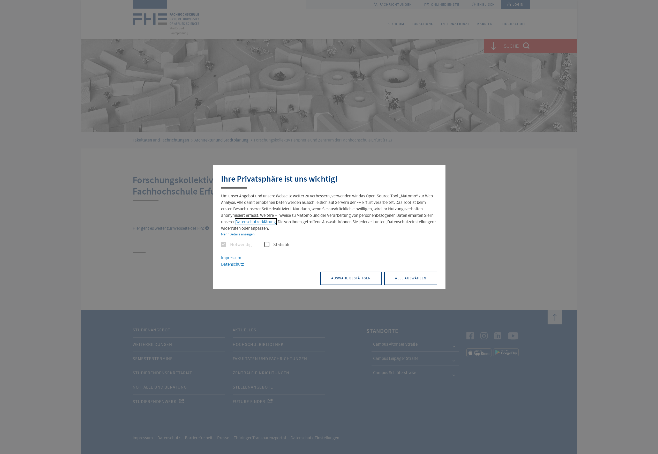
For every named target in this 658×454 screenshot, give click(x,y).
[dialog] (329, 227)
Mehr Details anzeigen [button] (238, 234)
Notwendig (241, 245)
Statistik (281, 245)
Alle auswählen (410, 278)
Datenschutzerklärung (256, 222)
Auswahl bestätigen (351, 278)
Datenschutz (232, 264)
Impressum (231, 258)
